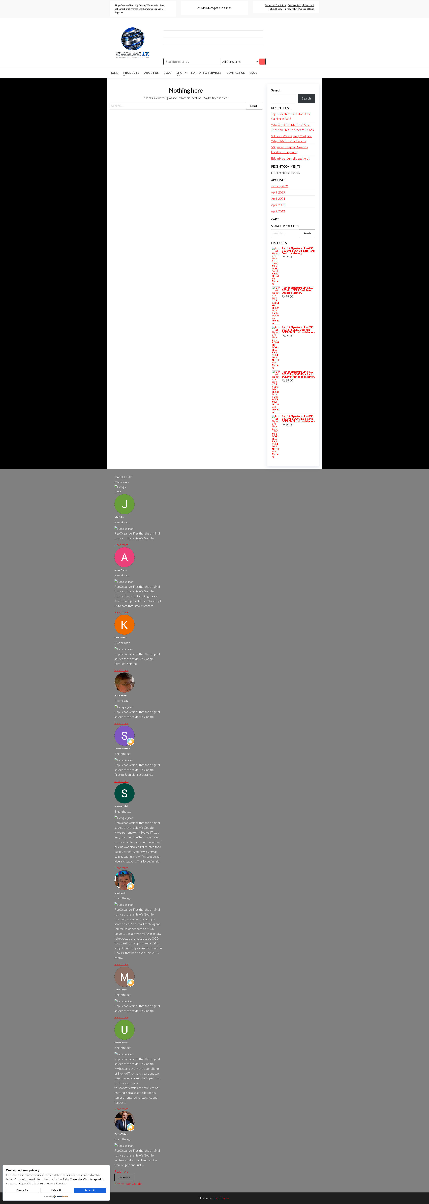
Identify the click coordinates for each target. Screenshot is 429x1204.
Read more (121, 545)
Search (276, 90)
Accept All (90, 1190)
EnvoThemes (221, 1198)
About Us (151, 72)
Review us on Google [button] (128, 1183)
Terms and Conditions (275, 5)
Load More (124, 1177)
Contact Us (235, 72)
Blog (167, 72)
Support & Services (206, 72)
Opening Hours (306, 9)
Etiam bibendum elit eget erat (290, 158)
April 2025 (278, 192)
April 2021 (278, 205)
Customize (22, 1190)
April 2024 (278, 198)
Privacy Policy (290, 9)
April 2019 (278, 211)
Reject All (56, 1190)
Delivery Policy (295, 5)
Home (114, 72)
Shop (180, 73)
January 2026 (279, 186)
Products (131, 73)
